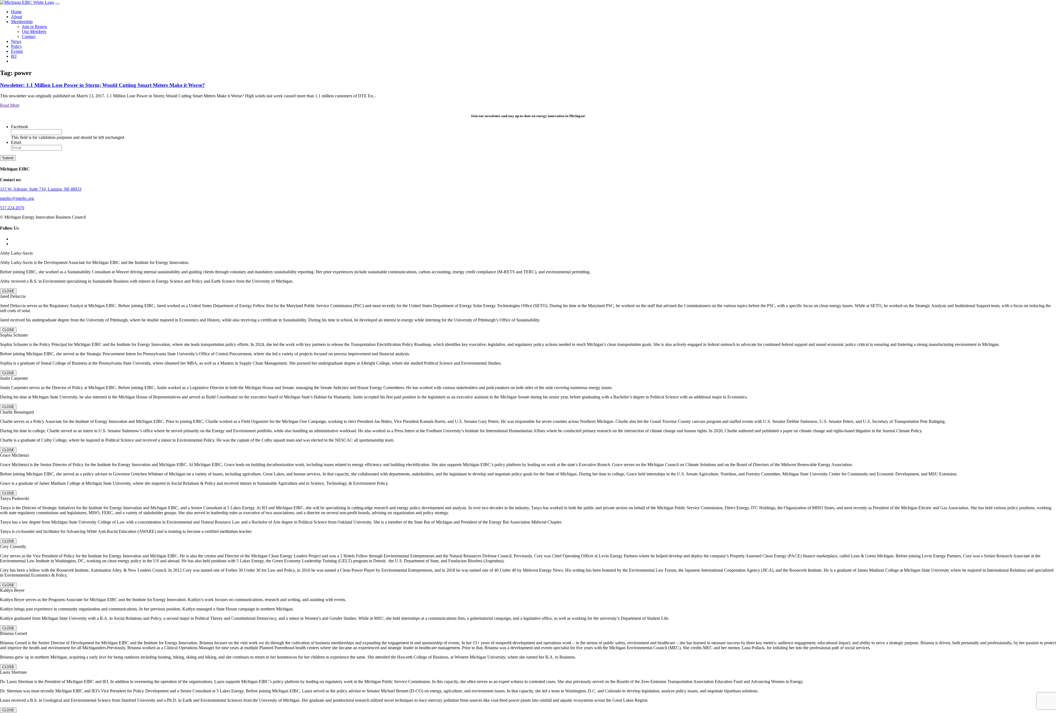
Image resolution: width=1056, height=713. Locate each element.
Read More (10, 105)
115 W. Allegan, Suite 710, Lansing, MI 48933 (40, 189)
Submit (7, 158)
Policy (16, 46)
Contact (28, 36)
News (16, 41)
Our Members (34, 31)
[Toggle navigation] (57, 4)
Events (17, 51)
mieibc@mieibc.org (17, 198)
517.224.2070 (12, 207)
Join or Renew (34, 26)
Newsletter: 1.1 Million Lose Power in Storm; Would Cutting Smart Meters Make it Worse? (102, 85)
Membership (22, 21)
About (16, 16)
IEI (13, 56)
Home (16, 11)
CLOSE (8, 291)
